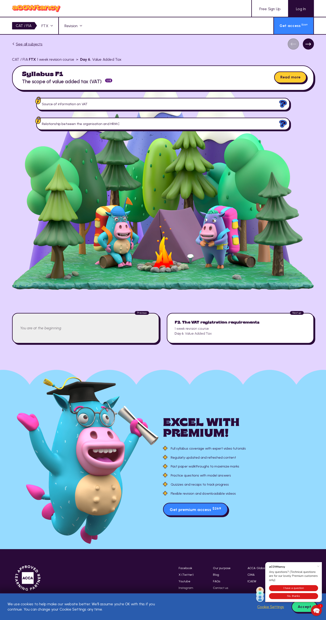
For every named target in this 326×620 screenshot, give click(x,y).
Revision (71, 26)
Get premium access (195, 509)
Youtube (184, 581)
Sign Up (270, 9)
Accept (304, 606)
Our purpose (222, 568)
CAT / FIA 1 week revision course (43, 59)
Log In (301, 9)
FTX (45, 26)
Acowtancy (36, 8)
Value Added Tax (100, 59)
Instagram (186, 588)
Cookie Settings (270, 607)
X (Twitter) (186, 574)
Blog (216, 574)
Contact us (220, 588)
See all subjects (29, 44)
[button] (316, 610)
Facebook (185, 568)
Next (308, 44)
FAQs (216, 581)
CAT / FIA (24, 25)
